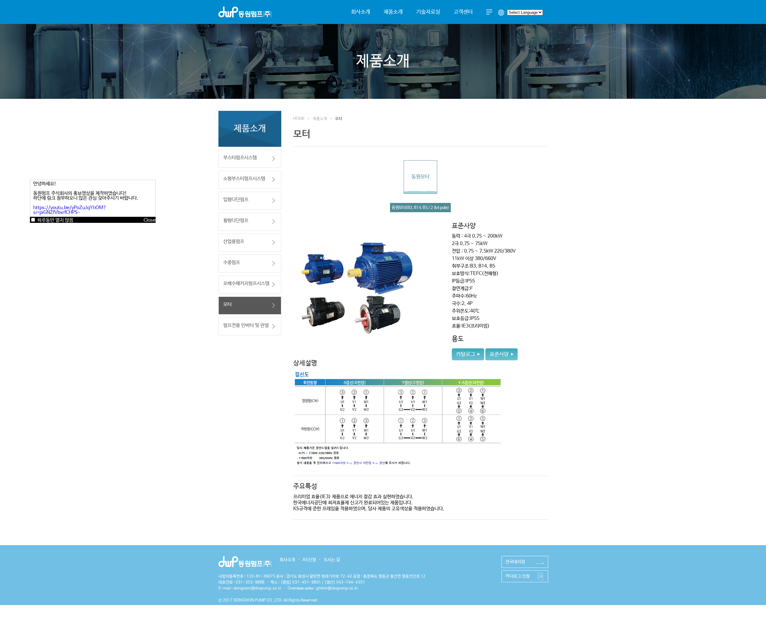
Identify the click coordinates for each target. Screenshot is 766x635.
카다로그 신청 (517, 576)
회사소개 (360, 12)
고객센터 (463, 12)
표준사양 (499, 354)
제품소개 (393, 12)
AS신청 (309, 559)
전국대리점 (515, 561)
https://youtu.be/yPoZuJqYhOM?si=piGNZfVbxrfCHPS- (70, 210)
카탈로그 (465, 354)
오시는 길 (331, 559)
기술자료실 (428, 12)
